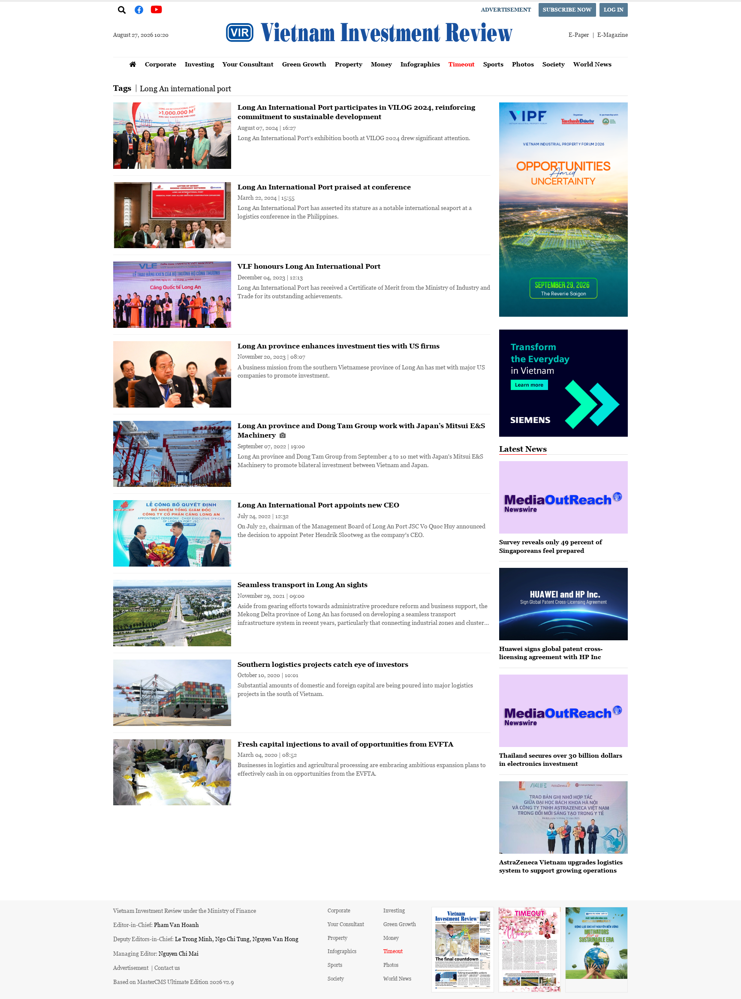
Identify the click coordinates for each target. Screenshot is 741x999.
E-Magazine (612, 34)
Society (553, 64)
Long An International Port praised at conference (324, 187)
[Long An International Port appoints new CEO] (172, 533)
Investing (199, 64)
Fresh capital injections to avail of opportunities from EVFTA (345, 744)
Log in (614, 9)
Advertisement (506, 9)
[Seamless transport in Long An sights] (172, 613)
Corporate (160, 64)
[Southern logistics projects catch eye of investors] (172, 693)
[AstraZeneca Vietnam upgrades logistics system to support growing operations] (563, 817)
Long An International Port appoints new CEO (318, 505)
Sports (493, 64)
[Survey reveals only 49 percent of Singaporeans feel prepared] (563, 497)
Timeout (462, 64)
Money (381, 64)
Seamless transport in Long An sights (302, 584)
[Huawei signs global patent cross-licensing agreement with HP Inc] (563, 604)
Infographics (420, 64)
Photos (523, 64)
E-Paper (579, 34)
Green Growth (304, 64)
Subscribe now (567, 9)
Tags (122, 88)
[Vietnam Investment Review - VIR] (370, 54)
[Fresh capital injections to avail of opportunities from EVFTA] (172, 772)
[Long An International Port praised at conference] (172, 215)
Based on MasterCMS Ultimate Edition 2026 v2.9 (173, 982)
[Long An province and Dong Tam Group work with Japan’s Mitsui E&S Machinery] (172, 454)
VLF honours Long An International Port (309, 266)
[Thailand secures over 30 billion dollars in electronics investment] (563, 711)
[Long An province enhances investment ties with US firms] (172, 374)
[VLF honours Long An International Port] (172, 294)
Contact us (167, 967)
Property (348, 64)
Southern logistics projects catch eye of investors (323, 664)
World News (592, 64)
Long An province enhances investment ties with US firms (339, 346)
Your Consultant (248, 64)
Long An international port (185, 88)
